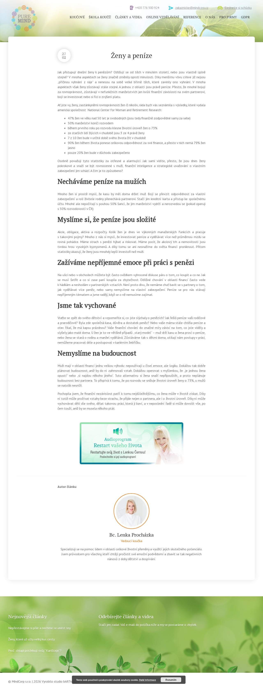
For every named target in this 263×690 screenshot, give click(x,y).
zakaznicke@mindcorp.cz (191, 8)
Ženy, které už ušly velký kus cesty (31, 639)
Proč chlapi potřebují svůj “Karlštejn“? (34, 651)
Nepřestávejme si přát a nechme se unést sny (39, 628)
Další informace (147, 679)
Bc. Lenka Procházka (131, 534)
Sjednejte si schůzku (238, 8)
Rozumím (170, 680)
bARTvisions (71, 681)
